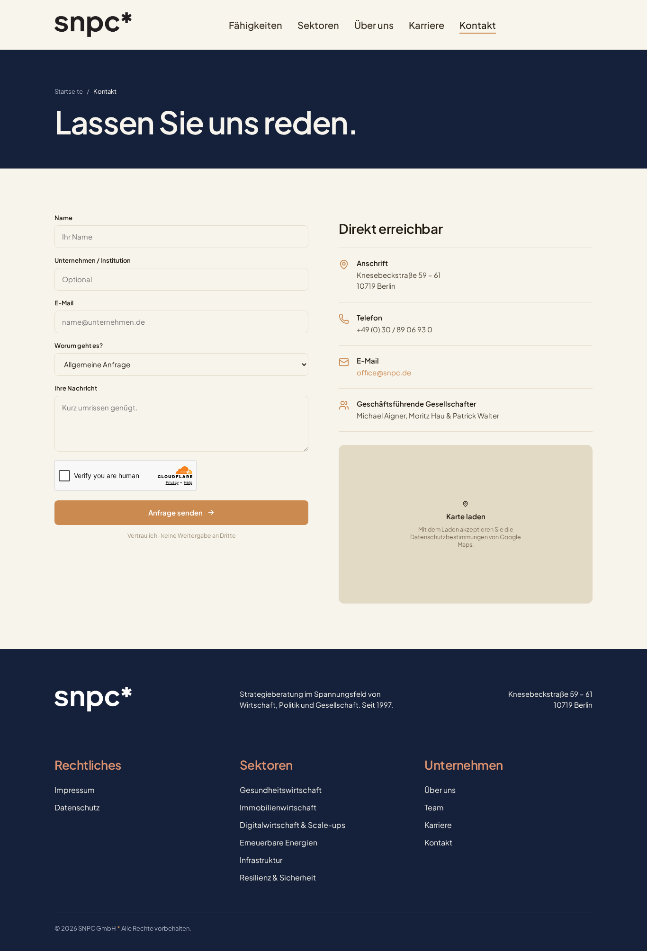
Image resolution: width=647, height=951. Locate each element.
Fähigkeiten (255, 25)
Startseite (68, 91)
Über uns (374, 25)
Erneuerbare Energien (278, 842)
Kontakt (477, 25)
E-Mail (63, 303)
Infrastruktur (261, 860)
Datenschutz (76, 807)
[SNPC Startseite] (93, 24)
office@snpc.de (384, 372)
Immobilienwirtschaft (278, 807)
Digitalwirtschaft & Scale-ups (292, 825)
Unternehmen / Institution (92, 260)
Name (63, 218)
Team (434, 807)
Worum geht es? (78, 345)
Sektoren (318, 25)
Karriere (426, 25)
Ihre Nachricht (75, 388)
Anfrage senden (175, 512)
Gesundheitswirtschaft (281, 790)
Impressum (74, 790)
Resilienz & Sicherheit (278, 877)
